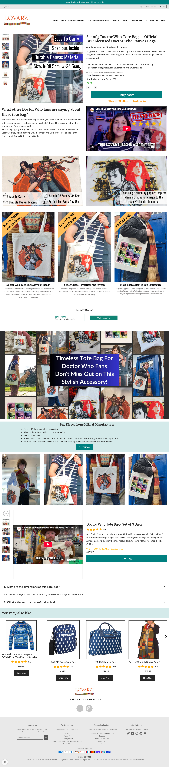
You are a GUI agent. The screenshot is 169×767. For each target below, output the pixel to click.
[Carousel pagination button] (5, 37)
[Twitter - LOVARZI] (128, 733)
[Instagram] (89, 708)
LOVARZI (87, 757)
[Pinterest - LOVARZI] (140, 733)
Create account (151, 7)
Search (67, 733)
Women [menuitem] (115, 20)
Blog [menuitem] (163, 20)
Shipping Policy (67, 739)
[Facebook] (79, 708)
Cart (163, 7)
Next (80, 68)
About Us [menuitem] (154, 20)
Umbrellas (102, 741)
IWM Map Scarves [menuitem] (139, 20)
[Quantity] (88, 87)
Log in (141, 7)
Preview (16, 68)
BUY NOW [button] (84, 447)
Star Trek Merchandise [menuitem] (99, 20)
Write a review (103, 318)
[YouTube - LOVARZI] (145, 733)
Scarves (102, 736)
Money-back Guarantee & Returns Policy (67, 741)
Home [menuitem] (55, 20)
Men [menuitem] (125, 20)
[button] (21, 636)
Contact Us (67, 744)
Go (46, 737)
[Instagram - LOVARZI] (136, 733)
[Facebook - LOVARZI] (132, 733)
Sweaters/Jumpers (102, 739)
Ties (101, 744)
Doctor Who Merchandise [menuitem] (72, 20)
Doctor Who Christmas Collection (102, 733)
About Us (67, 736)
